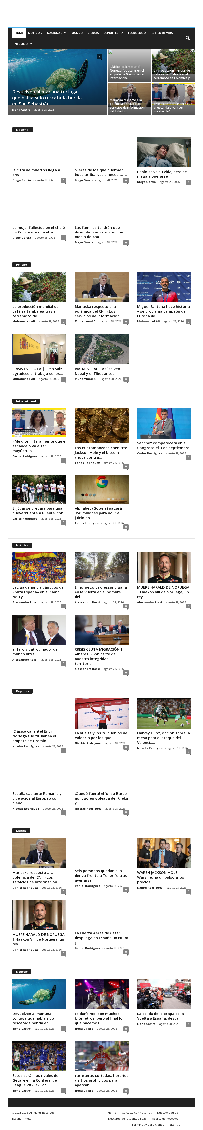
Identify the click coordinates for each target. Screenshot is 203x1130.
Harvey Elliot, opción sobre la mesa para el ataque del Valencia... (163, 737)
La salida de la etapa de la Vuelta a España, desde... (160, 1016)
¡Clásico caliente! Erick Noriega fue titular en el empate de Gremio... (34, 736)
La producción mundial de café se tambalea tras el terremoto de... (35, 311)
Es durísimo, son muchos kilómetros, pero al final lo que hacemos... (99, 1018)
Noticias (35, 33)
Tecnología (137, 33)
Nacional (54, 33)
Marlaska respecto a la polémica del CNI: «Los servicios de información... (99, 311)
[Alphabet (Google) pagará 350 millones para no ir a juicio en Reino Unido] (102, 489)
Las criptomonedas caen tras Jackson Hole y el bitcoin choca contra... (101, 452)
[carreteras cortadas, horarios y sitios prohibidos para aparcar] (102, 1056)
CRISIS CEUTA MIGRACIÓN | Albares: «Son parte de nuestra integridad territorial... (99, 656)
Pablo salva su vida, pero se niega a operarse (162, 174)
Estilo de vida (162, 33)
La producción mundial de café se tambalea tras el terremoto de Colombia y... (173, 74)
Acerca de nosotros (165, 1118)
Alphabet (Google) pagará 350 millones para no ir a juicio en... (98, 513)
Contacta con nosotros (137, 1112)
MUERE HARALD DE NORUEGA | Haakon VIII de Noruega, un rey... (163, 592)
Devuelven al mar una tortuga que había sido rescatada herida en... (33, 1018)
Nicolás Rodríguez (25, 746)
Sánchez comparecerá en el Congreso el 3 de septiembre (163, 445)
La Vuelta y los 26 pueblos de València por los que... (101, 735)
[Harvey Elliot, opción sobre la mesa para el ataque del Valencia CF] (164, 713)
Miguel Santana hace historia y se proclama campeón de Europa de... (163, 311)
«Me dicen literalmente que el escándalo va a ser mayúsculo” (173, 107)
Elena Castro (21, 109)
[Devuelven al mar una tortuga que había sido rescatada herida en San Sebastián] (57, 77)
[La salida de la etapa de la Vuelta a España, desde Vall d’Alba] (164, 994)
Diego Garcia (21, 180)
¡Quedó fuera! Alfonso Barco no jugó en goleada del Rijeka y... (101, 798)
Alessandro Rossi (24, 602)
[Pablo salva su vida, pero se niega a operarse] (164, 152)
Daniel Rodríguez (25, 887)
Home (19, 33)
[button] (187, 38)
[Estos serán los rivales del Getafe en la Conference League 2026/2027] (39, 1056)
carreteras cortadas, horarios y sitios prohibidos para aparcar (101, 1080)
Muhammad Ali (23, 321)
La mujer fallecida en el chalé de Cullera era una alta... (38, 229)
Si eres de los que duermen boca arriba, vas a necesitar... (101, 172)
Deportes (111, 33)
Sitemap (175, 1124)
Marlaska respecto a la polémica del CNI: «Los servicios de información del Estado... (127, 105)
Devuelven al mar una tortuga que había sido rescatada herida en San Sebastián (47, 98)
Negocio (21, 44)
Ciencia (93, 33)
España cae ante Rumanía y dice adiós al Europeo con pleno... (37, 798)
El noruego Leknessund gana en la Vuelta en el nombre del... (101, 592)
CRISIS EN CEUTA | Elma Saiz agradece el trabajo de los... (37, 371)
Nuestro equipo (167, 1112)
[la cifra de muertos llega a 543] (39, 151)
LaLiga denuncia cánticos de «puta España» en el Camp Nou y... (38, 592)
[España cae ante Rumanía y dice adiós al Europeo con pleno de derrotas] (39, 774)
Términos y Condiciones (148, 1124)
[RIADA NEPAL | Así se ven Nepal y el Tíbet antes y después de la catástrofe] (102, 349)
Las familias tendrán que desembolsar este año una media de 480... (99, 232)
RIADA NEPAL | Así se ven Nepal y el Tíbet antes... (97, 371)
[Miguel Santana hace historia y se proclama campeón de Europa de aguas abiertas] (164, 287)
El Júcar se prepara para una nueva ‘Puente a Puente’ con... (39, 510)
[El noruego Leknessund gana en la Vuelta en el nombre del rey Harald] (102, 567)
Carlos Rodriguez (24, 456)
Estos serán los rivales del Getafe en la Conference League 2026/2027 (35, 1080)
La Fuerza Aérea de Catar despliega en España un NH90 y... (101, 937)
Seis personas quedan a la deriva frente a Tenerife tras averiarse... (101, 875)
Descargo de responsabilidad (127, 1118)
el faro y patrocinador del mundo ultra (35, 651)
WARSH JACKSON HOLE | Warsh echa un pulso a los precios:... (160, 877)
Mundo (77, 33)
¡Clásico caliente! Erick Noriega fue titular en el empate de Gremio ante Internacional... (127, 72)
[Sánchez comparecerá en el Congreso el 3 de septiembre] (164, 423)
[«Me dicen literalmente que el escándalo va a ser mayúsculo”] (173, 94)
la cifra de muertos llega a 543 (36, 172)
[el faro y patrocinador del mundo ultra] (39, 630)
